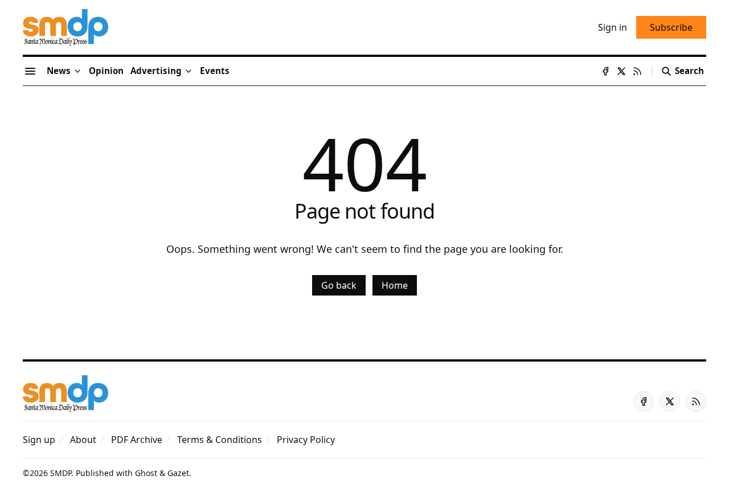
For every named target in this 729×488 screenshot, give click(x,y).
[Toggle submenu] (77, 71)
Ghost (146, 473)
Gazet (178, 473)
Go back (339, 285)
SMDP (60, 473)
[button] (156, 71)
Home (395, 285)
